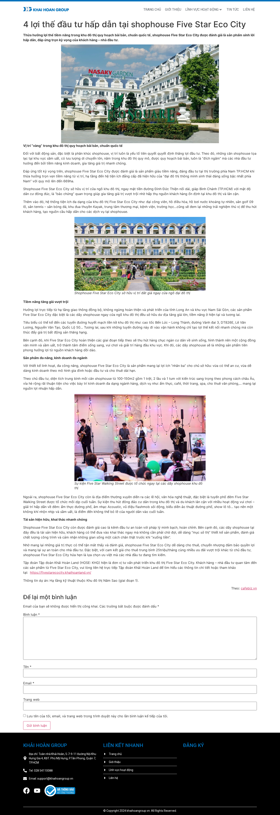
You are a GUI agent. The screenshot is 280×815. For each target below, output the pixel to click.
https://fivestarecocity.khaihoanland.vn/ (60, 572)
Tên (27, 666)
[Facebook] (26, 790)
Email (28, 683)
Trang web (31, 699)
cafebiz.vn (249, 588)
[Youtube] (37, 790)
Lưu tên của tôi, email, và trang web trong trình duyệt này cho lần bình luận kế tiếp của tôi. (97, 716)
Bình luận (31, 614)
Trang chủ (152, 9)
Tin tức (233, 9)
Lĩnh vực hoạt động (202, 9)
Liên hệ (249, 9)
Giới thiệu (173, 9)
